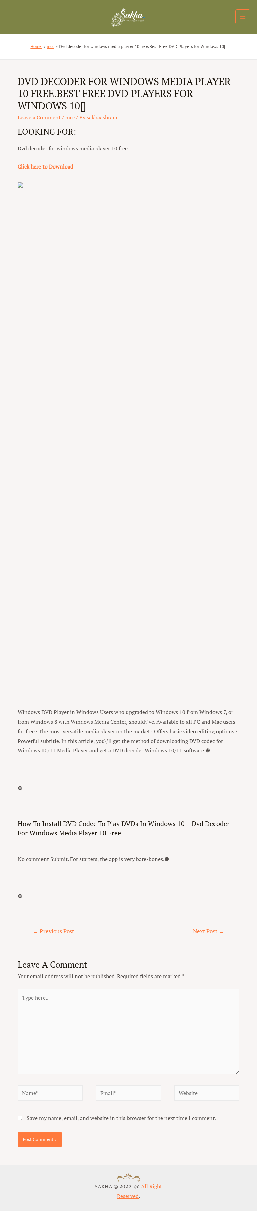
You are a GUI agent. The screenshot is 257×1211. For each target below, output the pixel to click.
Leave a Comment (39, 117)
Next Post (208, 931)
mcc (70, 117)
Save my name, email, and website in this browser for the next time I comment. (121, 1118)
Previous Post (53, 931)
